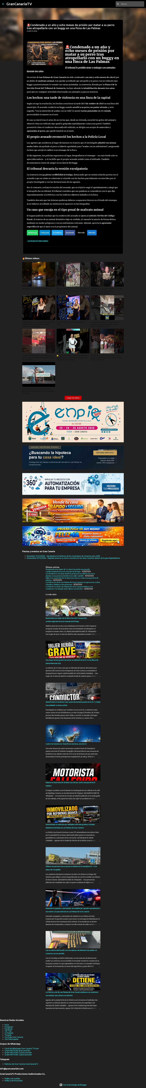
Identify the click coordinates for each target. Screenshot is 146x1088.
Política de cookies (12, 1079)
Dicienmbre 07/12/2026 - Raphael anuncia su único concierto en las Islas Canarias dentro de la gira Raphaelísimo (73, 558)
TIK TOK (8, 1031)
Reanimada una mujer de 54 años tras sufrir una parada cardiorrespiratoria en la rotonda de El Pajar (68, 570)
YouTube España (11, 1039)
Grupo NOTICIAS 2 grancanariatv (18, 1053)
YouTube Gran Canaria (14, 1037)
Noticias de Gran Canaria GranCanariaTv (21, 1064)
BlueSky (92, 233)
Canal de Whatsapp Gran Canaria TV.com (22, 1048)
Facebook (70, 233)
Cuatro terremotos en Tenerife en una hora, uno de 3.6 (66, 744)
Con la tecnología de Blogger (74, 1085)
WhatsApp (32, 233)
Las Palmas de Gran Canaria (38, 241)
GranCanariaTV (19, 4)
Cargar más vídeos (73, 398)
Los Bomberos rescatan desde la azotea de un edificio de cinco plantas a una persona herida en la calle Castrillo (70, 575)
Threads (81, 233)
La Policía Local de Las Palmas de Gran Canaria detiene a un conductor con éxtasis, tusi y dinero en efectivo (69, 588)
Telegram (45, 233)
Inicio (7, 1025)
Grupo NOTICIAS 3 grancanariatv (18, 1055)
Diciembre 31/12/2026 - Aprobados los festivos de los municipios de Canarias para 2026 (63, 556)
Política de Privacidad (13, 1081)
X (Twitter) (57, 233)
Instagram (9, 1027)
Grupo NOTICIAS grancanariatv (17, 1050)
